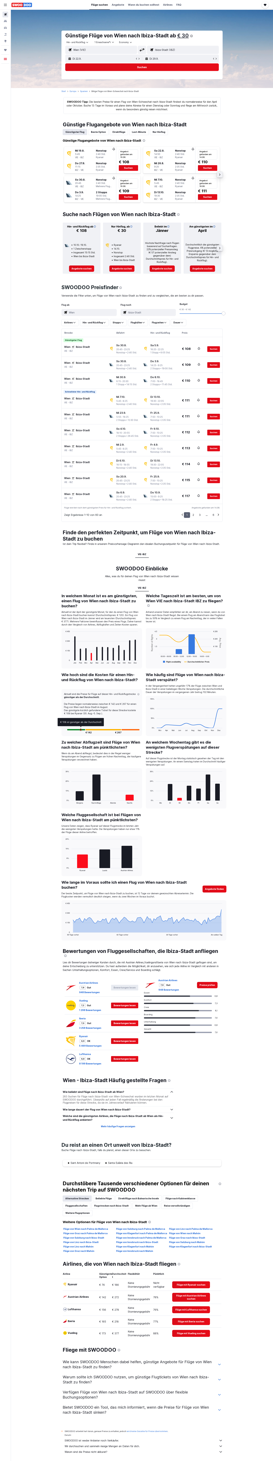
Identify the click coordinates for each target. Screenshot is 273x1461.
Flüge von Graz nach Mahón (78, 1251)
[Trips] (5, 50)
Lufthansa (85, 1054)
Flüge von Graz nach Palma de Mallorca (85, 1233)
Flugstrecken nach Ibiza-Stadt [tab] (111, 1205)
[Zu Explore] (5, 41)
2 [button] (193, 514)
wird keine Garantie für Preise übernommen (147, 1431)
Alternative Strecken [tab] (77, 1198)
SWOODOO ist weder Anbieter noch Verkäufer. (92, 1440)
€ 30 (183, 35)
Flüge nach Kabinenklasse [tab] (180, 1198)
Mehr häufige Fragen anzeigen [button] (118, 1126)
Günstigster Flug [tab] (74, 132)
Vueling (83, 1000)
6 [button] (213, 514)
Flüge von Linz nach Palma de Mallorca (190, 1229)
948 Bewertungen (89, 992)
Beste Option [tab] (98, 132)
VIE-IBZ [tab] (142, 554)
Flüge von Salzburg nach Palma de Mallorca (140, 1229)
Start (63, 91)
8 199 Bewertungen (90, 1063)
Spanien (84, 91)
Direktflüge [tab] (118, 132)
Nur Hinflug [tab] (159, 132)
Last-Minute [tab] (139, 132)
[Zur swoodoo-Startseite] (21, 5)
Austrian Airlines (88, 982)
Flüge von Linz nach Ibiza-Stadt (81, 1242)
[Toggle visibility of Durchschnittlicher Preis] (196, 661)
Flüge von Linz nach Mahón (78, 1246)
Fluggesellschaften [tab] (76, 1205)
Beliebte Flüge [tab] (104, 1198)
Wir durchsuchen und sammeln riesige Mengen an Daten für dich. (102, 1446)
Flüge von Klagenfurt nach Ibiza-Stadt (190, 1246)
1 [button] (187, 514)
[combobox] (77, 42)
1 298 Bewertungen (90, 1010)
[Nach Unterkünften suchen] (5, 21)
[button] (5, 4)
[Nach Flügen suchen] (5, 14)
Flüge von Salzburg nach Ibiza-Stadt (83, 1237)
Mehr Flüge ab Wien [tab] (146, 1205)
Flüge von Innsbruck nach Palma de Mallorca (141, 1237)
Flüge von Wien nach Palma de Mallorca (85, 1229)
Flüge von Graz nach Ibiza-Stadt (187, 1237)
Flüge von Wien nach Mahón (184, 1233)
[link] (81, 268)
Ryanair (83, 1036)
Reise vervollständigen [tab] (177, 1205)
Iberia (82, 1018)
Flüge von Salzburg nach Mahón (187, 1242)
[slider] (223, 313)
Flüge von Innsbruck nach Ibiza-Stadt (137, 1242)
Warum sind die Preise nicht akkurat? (86, 1451)
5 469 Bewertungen (90, 1045)
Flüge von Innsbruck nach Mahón (134, 1251)
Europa (73, 91)
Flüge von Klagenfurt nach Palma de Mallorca (141, 1233)
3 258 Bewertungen (90, 1028)
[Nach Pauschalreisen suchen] (5, 34)
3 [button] (200, 514)
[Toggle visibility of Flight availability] (172, 661)
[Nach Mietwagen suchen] (5, 28)
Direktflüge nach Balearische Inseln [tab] (138, 1198)
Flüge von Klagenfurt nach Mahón (135, 1246)
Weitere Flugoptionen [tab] (77, 1213)
